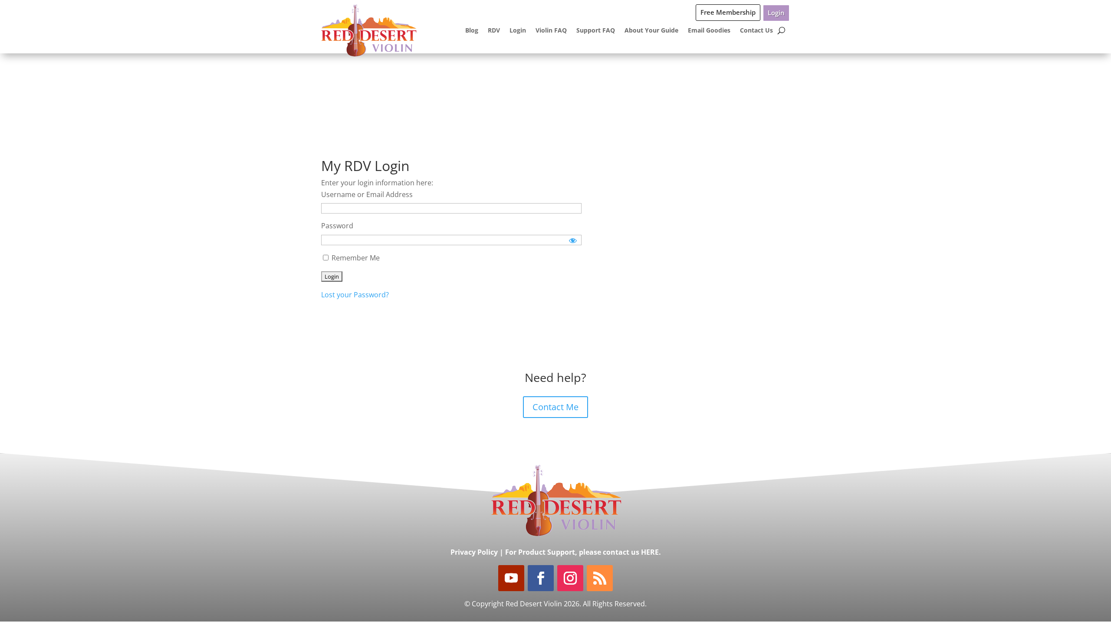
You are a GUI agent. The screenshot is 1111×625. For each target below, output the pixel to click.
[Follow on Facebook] (541, 578)
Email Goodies (709, 30)
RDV (494, 30)
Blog (471, 30)
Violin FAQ (551, 30)
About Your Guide (651, 30)
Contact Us (756, 30)
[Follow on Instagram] (570, 578)
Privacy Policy (474, 552)
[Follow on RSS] (600, 578)
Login (776, 12)
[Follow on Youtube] (511, 578)
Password (337, 225)
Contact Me (555, 407)
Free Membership (728, 12)
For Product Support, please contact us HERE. (583, 552)
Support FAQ (595, 30)
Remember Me (355, 258)
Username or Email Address (367, 194)
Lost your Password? (355, 294)
